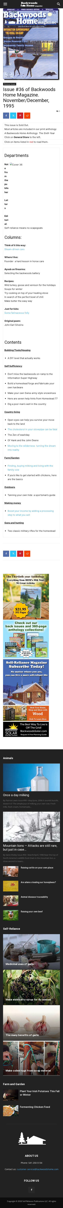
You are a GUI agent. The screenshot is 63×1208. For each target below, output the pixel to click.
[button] (5, 4)
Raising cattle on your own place (37, 867)
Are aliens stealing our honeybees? (38, 882)
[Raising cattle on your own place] (10, 871)
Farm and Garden (14, 1084)
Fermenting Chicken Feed (35, 1106)
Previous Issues (9, 84)
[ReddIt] (27, 116)
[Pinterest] (20, 116)
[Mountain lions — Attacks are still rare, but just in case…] (31, 827)
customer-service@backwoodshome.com (37, 1169)
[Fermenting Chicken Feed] (10, 1110)
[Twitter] (13, 116)
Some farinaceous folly (16, 312)
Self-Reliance (11, 928)
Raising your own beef (32, 911)
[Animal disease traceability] (10, 900)
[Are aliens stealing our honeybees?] (10, 886)
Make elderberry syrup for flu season (28, 999)
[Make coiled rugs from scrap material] (31, 1058)
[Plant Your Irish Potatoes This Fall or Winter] (10, 1095)
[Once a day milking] (31, 777)
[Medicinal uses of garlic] (31, 951)
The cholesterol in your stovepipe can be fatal (32, 429)
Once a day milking (16, 795)
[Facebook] (6, 116)
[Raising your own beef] (10, 915)
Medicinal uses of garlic (20, 964)
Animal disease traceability (34, 897)
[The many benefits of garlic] (31, 1022)
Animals (8, 758)
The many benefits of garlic (22, 1035)
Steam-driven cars (14, 249)
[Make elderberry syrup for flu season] (31, 987)
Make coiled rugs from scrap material (28, 1070)
